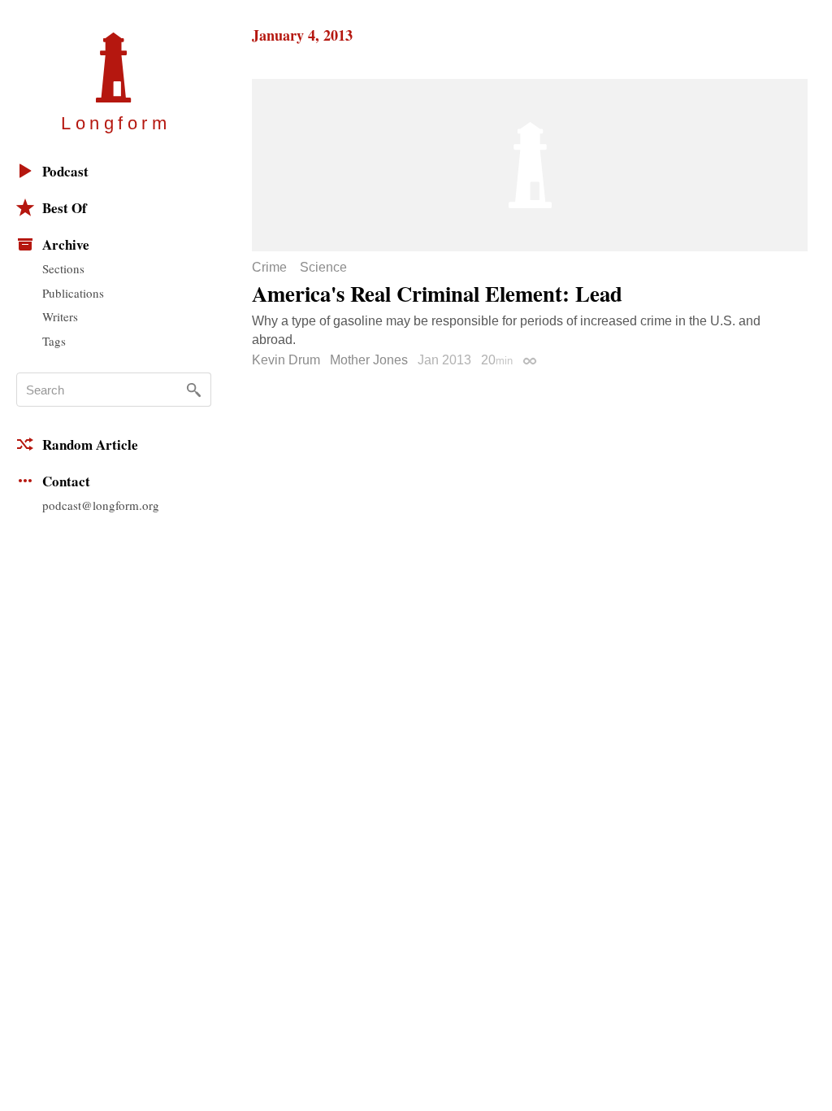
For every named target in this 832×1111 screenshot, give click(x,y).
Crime (269, 267)
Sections (63, 268)
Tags (54, 341)
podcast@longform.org (100, 505)
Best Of (64, 208)
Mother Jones (369, 360)
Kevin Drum (286, 360)
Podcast (65, 171)
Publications (73, 293)
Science (323, 267)
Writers (60, 316)
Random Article (90, 444)
